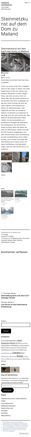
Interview (17, 349)
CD (17, 343)
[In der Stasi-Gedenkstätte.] (5, 369)
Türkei (7, 359)
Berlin (20, 340)
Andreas (6, 234)
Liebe (11, 353)
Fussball (7, 347)
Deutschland (23, 343)
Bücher (12, 343)
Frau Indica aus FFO (7, 403)
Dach (20, 238)
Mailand (10, 240)
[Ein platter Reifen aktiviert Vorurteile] (21, 193)
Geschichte (24, 347)
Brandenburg (5, 343)
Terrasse (12, 242)
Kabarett (25, 349)
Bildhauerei (16, 238)
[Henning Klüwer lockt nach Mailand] (7, 210)
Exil (18, 345)
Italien (27, 238)
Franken (22, 345)
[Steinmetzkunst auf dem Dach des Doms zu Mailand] (15, 62)
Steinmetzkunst (5, 242)
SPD (2, 358)
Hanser (9, 349)
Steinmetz (19, 240)
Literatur (16, 352)
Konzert (2, 353)
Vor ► (3, 75)
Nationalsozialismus (5, 356)
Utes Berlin (4, 413)
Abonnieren (7, 390)
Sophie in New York (7, 408)
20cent (3, 340)
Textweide (4, 410)
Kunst (8, 353)
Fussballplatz (11, 347)
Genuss (19, 347)
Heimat (13, 349)
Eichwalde (15, 345)
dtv (10, 345)
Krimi (5, 353)
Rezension (14, 356)
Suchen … (4, 321)
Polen (10, 356)
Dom (24, 238)
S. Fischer (26, 356)
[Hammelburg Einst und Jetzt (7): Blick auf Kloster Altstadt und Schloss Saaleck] (7, 193)
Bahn (16, 340)
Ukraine (15, 358)
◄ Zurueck (4, 73)
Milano (14, 240)
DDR (19, 343)
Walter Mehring (25, 358)
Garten (16, 347)
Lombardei (4, 240)
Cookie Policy (11, 430)
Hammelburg (4, 349)
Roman (20, 356)
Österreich (3, 361)
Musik (23, 353)
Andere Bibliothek (10, 340)
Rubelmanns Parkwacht (8, 405)
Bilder (11, 236)
